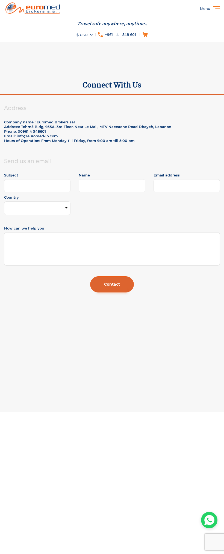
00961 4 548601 (32, 131)
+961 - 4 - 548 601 (120, 34)
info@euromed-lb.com (37, 136)
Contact (112, 284)
